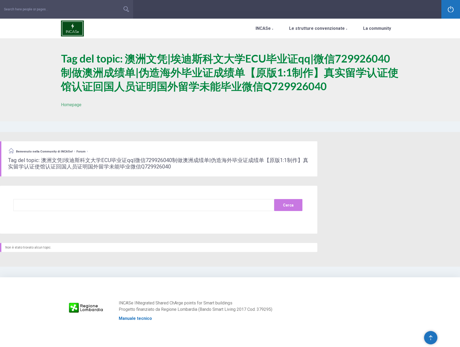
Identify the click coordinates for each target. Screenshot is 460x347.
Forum (80, 151)
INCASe (264, 28)
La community (377, 28)
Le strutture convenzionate (318, 28)
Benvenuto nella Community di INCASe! (44, 151)
